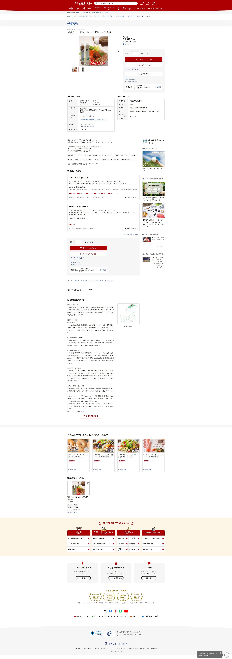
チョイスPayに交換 (148, 543)
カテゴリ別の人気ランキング (76, 538)
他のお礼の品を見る (87, 126)
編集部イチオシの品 (98, 538)
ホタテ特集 (132, 543)
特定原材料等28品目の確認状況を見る (94, 120)
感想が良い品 (71, 549)
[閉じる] (220, 653)
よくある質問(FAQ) (116, 578)
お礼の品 (74, 8)
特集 (118, 8)
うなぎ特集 (121, 538)
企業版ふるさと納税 (151, 616)
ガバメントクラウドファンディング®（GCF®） (110, 616)
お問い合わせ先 (131, 81)
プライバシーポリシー (118, 648)
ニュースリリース (87, 648)
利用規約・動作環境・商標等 (148, 648)
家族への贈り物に (147, 549)
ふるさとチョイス (82, 616)
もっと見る (160, 246)
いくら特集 (132, 538)
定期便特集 (132, 549)
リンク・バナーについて (102, 648)
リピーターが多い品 (73, 543)
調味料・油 (79, 280)
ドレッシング (108, 280)
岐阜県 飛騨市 (72, 512)
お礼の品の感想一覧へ (130, 234)
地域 (87, 8)
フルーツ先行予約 (97, 549)
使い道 (127, 8)
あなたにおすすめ (109, 8)
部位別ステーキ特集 (121, 549)
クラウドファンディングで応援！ (151, 538)
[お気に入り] (226, 655)
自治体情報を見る (92, 416)
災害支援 (135, 616)
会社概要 (77, 648)
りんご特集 (121, 543)
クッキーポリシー (132, 648)
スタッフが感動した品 (99, 543)
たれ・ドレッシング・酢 (93, 280)
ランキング (97, 8)
